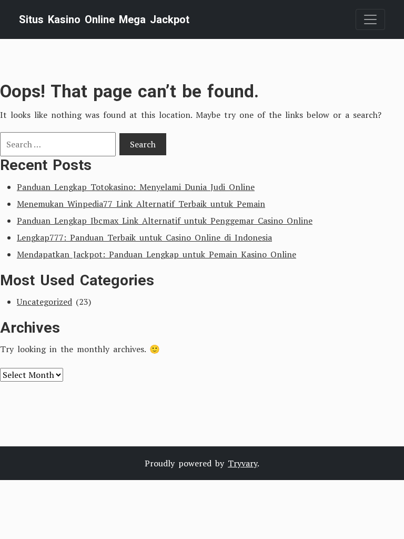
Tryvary (242, 463)
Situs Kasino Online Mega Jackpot (104, 19)
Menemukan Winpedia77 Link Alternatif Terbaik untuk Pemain (141, 203)
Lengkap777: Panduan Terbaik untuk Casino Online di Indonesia (144, 237)
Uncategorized (44, 301)
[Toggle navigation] (370, 19)
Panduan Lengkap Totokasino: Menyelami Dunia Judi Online (136, 187)
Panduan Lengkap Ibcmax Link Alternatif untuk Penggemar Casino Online (164, 220)
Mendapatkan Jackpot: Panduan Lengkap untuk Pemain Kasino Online (156, 254)
